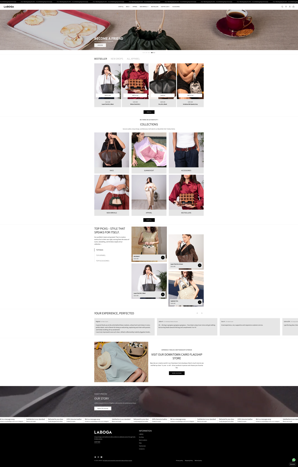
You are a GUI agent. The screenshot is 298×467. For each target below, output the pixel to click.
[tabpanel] (149, 85)
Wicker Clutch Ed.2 (135, 104)
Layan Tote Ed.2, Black (108, 104)
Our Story (141, 437)
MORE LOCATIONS (177, 373)
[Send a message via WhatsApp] (294, 460)
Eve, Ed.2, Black (163, 104)
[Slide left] (197, 313)
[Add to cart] (163, 257)
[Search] (282, 6)
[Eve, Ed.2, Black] (162, 81)
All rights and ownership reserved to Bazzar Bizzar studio (117, 460)
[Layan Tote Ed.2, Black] (107, 81)
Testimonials (142, 446)
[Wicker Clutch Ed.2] (135, 81)
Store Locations (143, 440)
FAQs (140, 443)
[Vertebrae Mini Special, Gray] (190, 81)
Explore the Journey (102, 408)
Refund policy (198, 460)
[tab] (100, 58)
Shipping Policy (189, 460)
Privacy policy (179, 460)
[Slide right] (202, 313)
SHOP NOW (100, 45)
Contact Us (142, 449)
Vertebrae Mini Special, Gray (190, 104)
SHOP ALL (149, 220)
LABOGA (141, 434)
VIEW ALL (149, 112)
